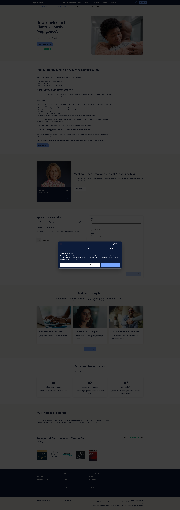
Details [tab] (90, 248)
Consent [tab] (69, 249)
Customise (89, 264)
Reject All (69, 264)
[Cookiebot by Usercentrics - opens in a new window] (114, 244)
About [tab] (111, 248)
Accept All (110, 264)
